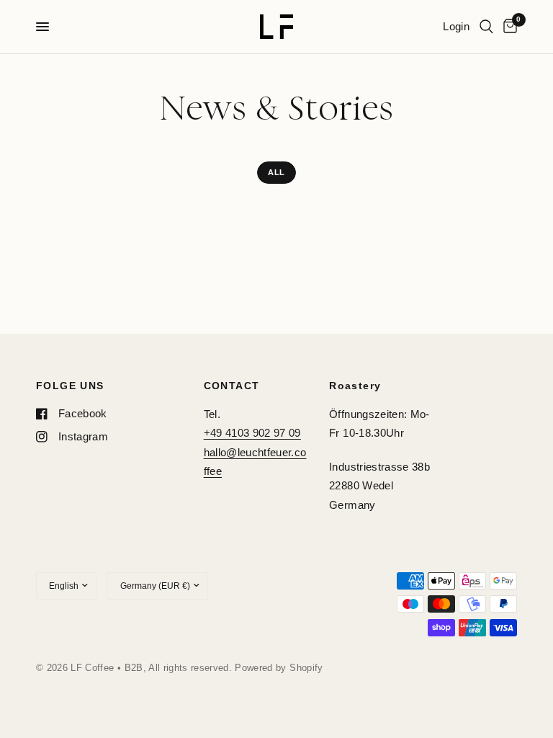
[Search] (486, 26)
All (276, 172)
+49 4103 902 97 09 (252, 433)
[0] (507, 26)
